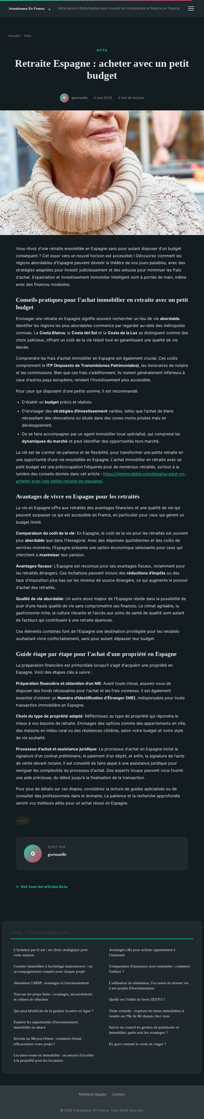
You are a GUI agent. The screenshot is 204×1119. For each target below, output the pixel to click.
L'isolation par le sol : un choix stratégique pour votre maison (51, 952)
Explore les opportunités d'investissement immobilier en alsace (46, 1024)
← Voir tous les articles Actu (41, 886)
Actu (27, 36)
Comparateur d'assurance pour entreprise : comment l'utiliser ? (149, 968)
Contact (118, 1094)
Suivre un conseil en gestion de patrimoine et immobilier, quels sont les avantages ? (144, 1030)
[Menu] (191, 8)
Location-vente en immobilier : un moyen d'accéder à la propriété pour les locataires (54, 1057)
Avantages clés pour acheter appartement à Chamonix (142, 952)
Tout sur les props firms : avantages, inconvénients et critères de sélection (53, 996)
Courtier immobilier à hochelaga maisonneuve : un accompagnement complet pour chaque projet (53, 968)
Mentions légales (92, 1094)
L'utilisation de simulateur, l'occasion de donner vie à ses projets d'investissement (149, 985)
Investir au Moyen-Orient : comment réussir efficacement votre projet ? (48, 1041)
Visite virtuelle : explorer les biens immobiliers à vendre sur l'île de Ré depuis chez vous (146, 1013)
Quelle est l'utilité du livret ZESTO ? (137, 999)
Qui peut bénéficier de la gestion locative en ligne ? (54, 1011)
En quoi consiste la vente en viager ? (137, 1044)
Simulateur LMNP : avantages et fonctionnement (51, 983)
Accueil (14, 36)
